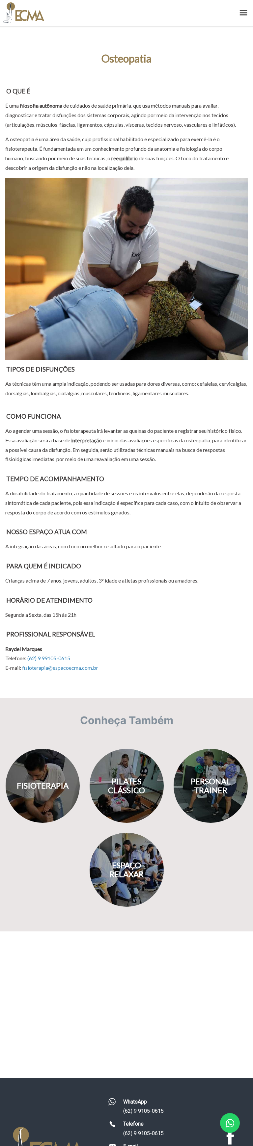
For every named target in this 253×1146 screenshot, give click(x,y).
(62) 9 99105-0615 (48, 658)
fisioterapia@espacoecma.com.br (60, 667)
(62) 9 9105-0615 (143, 1111)
